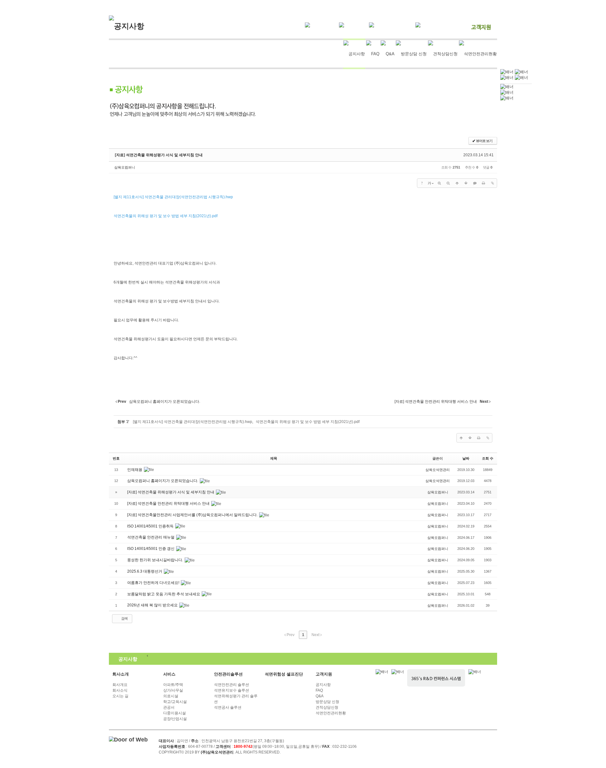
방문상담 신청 (327, 702)
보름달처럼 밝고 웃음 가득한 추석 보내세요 (164, 594)
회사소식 (120, 690)
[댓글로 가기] (474, 183)
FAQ (319, 690)
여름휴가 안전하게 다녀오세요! (153, 582)
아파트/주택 (173, 684)
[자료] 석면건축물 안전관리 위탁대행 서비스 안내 (169, 503)
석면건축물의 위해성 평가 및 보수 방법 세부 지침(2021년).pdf (307, 422)
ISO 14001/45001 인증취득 (151, 526)
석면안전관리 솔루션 (231, 684)
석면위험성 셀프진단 (284, 674)
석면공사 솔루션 (227, 707)
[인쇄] (483, 183)
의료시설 (170, 696)
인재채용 (135, 469)
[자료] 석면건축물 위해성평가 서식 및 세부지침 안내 (159, 155)
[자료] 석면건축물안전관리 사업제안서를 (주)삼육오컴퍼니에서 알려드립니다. (192, 515)
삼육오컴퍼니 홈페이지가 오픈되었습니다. (163, 481)
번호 (116, 458)
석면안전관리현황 (331, 713)
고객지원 (324, 674)
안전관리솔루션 (228, 674)
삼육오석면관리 (437, 470)
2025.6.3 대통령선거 (145, 571)
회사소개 (120, 674)
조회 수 (487, 458)
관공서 (169, 707)
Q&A (320, 696)
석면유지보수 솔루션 (231, 690)
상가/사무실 (173, 690)
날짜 (465, 458)
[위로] (457, 183)
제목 (273, 458)
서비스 (169, 674)
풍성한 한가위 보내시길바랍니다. (155, 560)
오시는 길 (120, 696)
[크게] (439, 183)
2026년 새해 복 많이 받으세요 (153, 605)
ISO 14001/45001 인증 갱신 (151, 548)
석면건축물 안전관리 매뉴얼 (151, 537)
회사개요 (120, 684)
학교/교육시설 (175, 702)
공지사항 (323, 684)
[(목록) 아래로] (465, 183)
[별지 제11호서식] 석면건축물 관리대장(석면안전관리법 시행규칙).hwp (192, 422)
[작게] (448, 183)
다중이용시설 (174, 713)
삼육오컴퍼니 (124, 167)
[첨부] (492, 183)
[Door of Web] (128, 739)
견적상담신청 (327, 707)
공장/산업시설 (175, 719)
